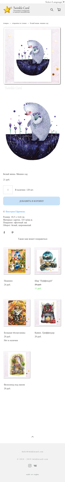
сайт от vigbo (32, 474)
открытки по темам (19, 23)
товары (6, 23)
